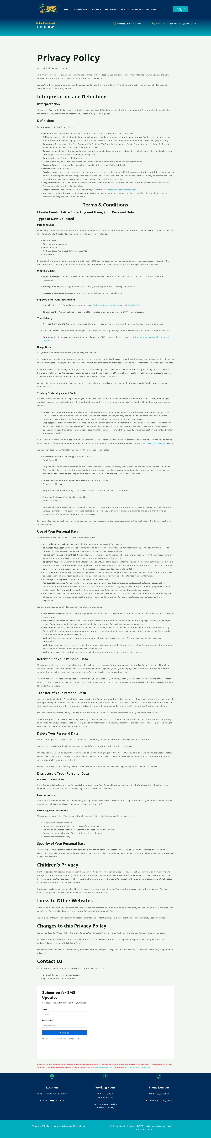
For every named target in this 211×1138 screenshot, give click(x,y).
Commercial (151, 9)
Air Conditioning (80, 9)
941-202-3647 (152, 1101)
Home (65, 9)
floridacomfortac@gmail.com (107, 305)
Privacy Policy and (130, 1067)
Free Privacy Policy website (154, 443)
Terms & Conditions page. (143, 1067)
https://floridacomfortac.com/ (122, 190)
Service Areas (158, 1126)
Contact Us (140, 1129)
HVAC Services (110, 9)
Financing (125, 9)
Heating (95, 9)
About (150, 1129)
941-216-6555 (155, 1094)
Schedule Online (180, 9)
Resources (136, 9)
